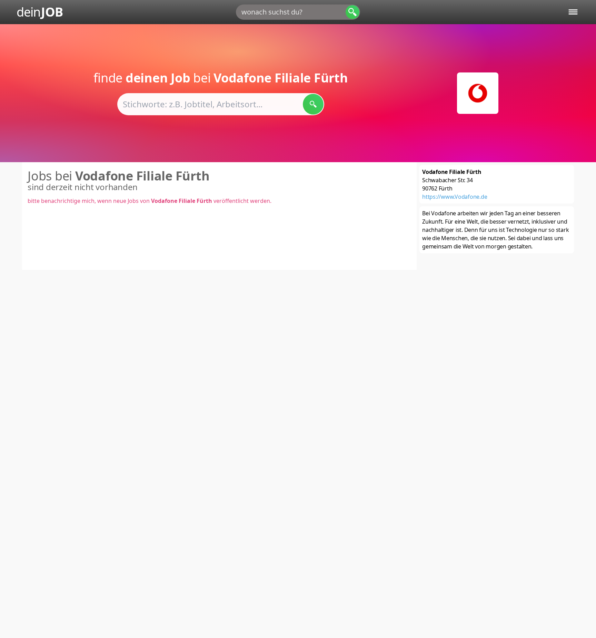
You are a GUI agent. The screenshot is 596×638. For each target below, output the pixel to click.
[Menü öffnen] (573, 12)
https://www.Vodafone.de (454, 196)
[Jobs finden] (313, 104)
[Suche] (352, 12)
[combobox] (298, 12)
